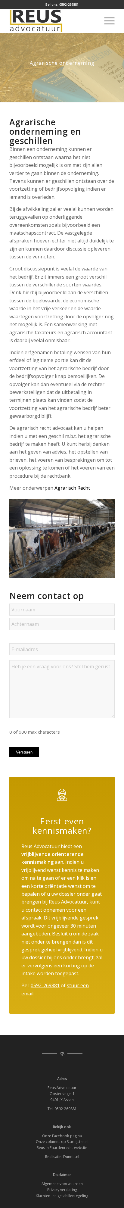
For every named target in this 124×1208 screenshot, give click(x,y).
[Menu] (106, 21)
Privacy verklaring (62, 1189)
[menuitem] (106, 21)
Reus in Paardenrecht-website (62, 1147)
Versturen (24, 752)
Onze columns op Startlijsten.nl (62, 1141)
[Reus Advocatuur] (51, 21)
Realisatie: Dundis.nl (62, 1156)
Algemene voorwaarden (62, 1183)
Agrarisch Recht (72, 488)
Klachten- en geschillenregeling (62, 1195)
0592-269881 (69, 4)
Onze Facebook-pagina (62, 1135)
